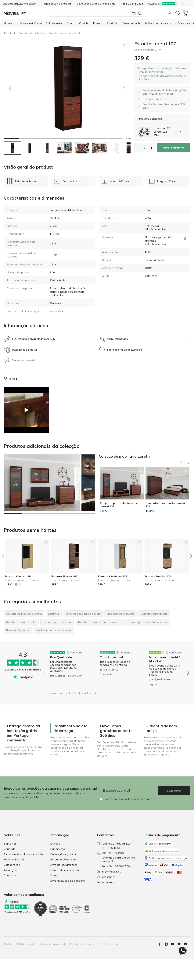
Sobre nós (10, 843)
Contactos (10, 875)
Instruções (151, 276)
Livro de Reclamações (63, 864)
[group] (66, 670)
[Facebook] (161, 944)
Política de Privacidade (138, 799)
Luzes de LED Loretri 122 (162, 130)
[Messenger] (180, 944)
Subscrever (174, 791)
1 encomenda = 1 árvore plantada (25, 854)
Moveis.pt (9, 33)
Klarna (54, 875)
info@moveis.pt (111, 871)
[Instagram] (167, 944)
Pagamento (57, 849)
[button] (170, 13)
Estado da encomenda (64, 870)
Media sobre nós (14, 859)
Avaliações (10, 870)
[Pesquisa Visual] (133, 13)
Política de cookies (112, 944)
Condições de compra (83, 944)
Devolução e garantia (63, 854)
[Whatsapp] (187, 944)
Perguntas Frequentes (64, 859)
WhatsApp (108, 882)
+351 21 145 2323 (113, 853)
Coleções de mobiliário (32, 33)
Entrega (55, 843)
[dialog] (162, 74)
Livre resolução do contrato (67, 880)
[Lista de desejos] (178, 13)
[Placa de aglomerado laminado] (185, 239)
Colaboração (12, 864)
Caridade (9, 849)
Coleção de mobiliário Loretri (65, 33)
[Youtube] (174, 944)
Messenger (108, 877)
